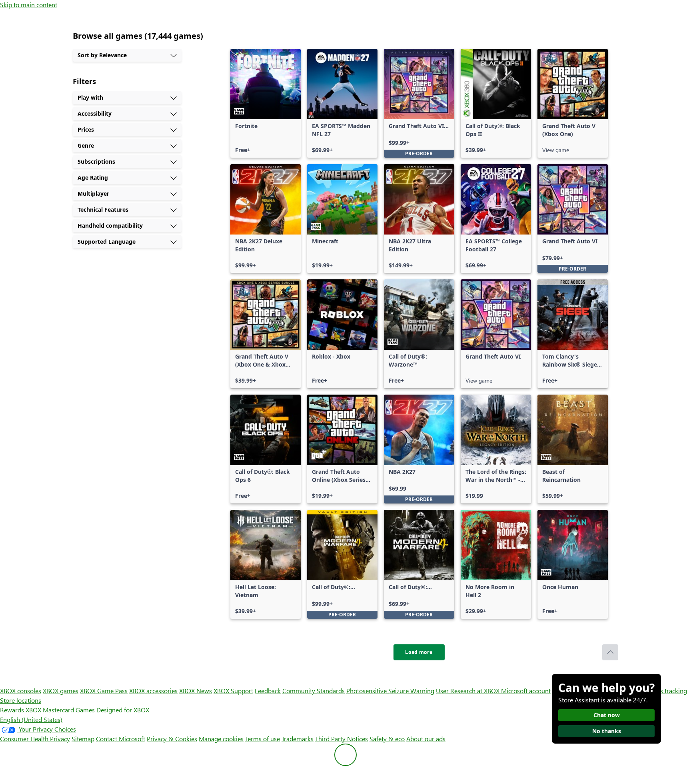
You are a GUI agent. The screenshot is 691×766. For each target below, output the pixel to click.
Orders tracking (665, 690)
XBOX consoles (20, 690)
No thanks (606, 731)
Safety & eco (387, 738)
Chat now (606, 715)
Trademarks (298, 738)
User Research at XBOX (468, 690)
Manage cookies (221, 738)
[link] (265, 103)
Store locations (20, 700)
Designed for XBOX (122, 710)
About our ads (425, 738)
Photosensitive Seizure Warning (390, 690)
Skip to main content (28, 4)
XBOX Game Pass (104, 690)
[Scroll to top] (610, 652)
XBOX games (60, 690)
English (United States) (31, 719)
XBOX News (195, 690)
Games (85, 710)
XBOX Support (233, 690)
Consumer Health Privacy (35, 738)
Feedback (268, 690)
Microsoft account (526, 690)
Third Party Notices (341, 738)
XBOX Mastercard (50, 710)
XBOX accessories (153, 690)
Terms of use (262, 738)
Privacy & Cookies (172, 738)
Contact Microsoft (120, 738)
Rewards (12, 710)
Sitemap (83, 738)
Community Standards (313, 690)
